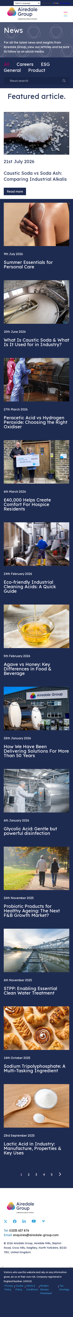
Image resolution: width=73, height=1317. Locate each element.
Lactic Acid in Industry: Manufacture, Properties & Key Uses (32, 1148)
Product (36, 70)
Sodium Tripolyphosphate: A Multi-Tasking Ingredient (35, 1068)
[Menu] (65, 14)
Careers (25, 64)
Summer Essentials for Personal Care (28, 264)
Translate (65, 3)
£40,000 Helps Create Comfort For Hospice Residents (27, 504)
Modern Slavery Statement (46, 1289)
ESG (45, 64)
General (12, 70)
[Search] (64, 80)
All (6, 64)
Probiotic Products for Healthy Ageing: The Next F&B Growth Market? (32, 910)
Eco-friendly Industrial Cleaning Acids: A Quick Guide (30, 586)
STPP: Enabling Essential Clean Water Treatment (30, 991)
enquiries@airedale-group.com (36, 1235)
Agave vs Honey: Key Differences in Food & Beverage (27, 668)
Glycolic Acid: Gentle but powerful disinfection (30, 831)
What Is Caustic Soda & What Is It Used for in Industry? (36, 342)
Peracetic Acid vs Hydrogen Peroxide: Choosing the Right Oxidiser (35, 422)
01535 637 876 (19, 1230)
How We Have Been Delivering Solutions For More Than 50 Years (36, 751)
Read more (15, 191)
